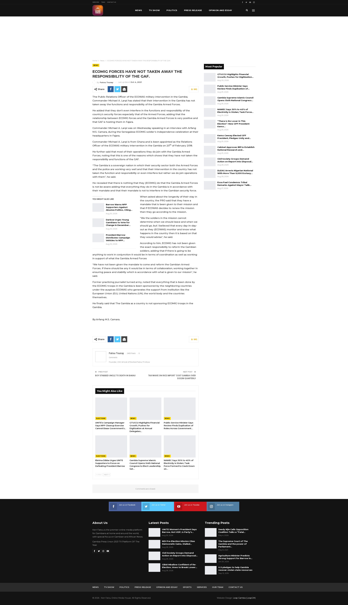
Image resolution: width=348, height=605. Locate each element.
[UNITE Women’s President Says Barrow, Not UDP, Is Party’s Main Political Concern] (154, 532)
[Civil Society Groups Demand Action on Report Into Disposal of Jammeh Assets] (210, 162)
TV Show (154, 10)
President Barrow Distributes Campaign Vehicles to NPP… (118, 238)
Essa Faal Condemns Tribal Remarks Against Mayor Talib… (234, 183)
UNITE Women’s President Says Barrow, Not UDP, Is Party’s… (179, 530)
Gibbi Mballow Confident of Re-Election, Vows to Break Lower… (179, 566)
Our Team (217, 587)
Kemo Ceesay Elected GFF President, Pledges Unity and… (234, 136)
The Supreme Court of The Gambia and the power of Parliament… (233, 544)
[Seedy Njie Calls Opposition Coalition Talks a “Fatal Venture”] (211, 532)
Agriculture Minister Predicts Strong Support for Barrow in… (235, 557)
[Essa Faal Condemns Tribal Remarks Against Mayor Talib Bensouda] (210, 185)
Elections (100, 418)
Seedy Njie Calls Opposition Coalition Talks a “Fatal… (233, 530)
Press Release (193, 10)
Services (95, 2)
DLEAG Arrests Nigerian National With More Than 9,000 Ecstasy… (235, 172)
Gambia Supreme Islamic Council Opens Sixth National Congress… (235, 99)
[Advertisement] (174, 37)
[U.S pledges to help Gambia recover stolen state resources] (211, 570)
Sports (187, 587)
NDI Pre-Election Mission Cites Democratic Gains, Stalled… (178, 542)
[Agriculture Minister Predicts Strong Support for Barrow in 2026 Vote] (211, 558)
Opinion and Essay (220, 10)
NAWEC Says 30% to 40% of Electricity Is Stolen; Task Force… (235, 110)
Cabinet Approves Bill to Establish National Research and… (235, 148)
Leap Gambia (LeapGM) (244, 598)
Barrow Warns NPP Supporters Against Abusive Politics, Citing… (119, 207)
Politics (172, 10)
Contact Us (111, 2)
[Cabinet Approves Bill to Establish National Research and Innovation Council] (210, 150)
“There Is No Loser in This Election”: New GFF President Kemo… (233, 124)
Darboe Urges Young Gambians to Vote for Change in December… (118, 222)
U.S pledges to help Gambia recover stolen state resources (235, 568)
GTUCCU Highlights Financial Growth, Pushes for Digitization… (235, 75)
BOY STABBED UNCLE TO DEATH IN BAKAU (115, 375)
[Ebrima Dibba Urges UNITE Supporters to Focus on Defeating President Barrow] (111, 446)
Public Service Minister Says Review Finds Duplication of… (233, 87)
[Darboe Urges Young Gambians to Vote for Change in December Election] (98, 222)
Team (103, 2)
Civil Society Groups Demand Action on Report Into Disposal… (235, 160)
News (138, 10)
